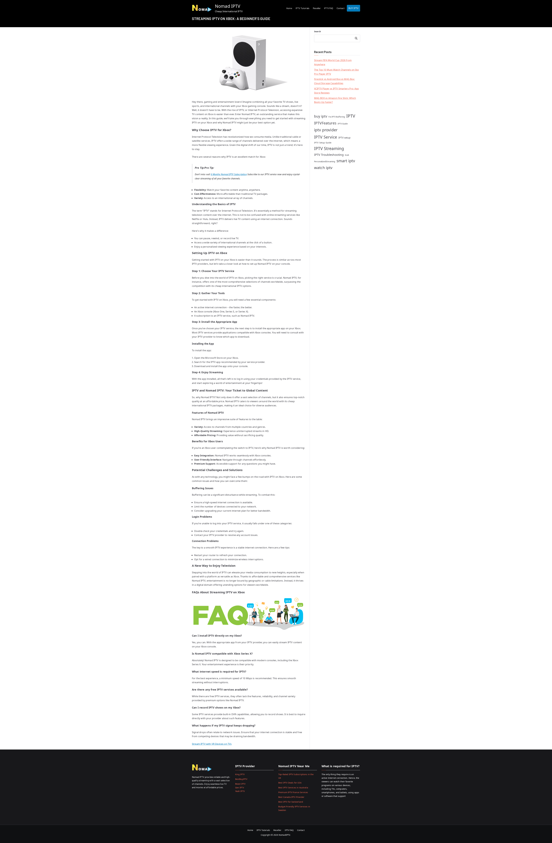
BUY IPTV (353, 8)
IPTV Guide (343, 123)
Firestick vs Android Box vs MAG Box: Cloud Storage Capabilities (334, 81)
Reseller (317, 8)
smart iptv (346, 160)
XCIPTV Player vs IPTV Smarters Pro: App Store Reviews (336, 90)
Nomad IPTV (227, 6)
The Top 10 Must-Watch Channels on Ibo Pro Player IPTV (336, 72)
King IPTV (240, 774)
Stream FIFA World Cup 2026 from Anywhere (333, 62)
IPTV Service (325, 137)
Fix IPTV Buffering (336, 116)
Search (317, 31)
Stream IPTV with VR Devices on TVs (212, 743)
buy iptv (320, 116)
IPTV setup (344, 137)
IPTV (350, 116)
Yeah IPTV (240, 791)
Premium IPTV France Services (293, 792)
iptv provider (326, 129)
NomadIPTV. (285, 835)
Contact (341, 8)
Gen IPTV (239, 787)
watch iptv (323, 167)
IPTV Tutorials (302, 8)
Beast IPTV (240, 783)
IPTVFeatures (325, 123)
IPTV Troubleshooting (329, 155)
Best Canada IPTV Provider (291, 797)
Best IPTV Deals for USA (289, 782)
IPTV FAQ (328, 8)
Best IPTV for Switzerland (290, 801)
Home (289, 8)
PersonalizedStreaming (324, 161)
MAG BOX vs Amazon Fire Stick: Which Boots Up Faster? (335, 100)
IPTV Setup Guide (322, 142)
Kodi (347, 155)
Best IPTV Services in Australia (293, 787)
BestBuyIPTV (241, 779)
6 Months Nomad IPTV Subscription (229, 174)
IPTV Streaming (329, 148)
